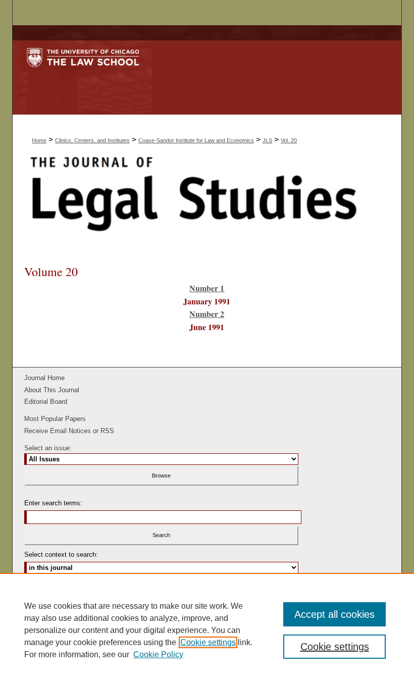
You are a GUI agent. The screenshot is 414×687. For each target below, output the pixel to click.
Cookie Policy (158, 654)
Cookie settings (208, 642)
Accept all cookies (334, 614)
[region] (207, 630)
